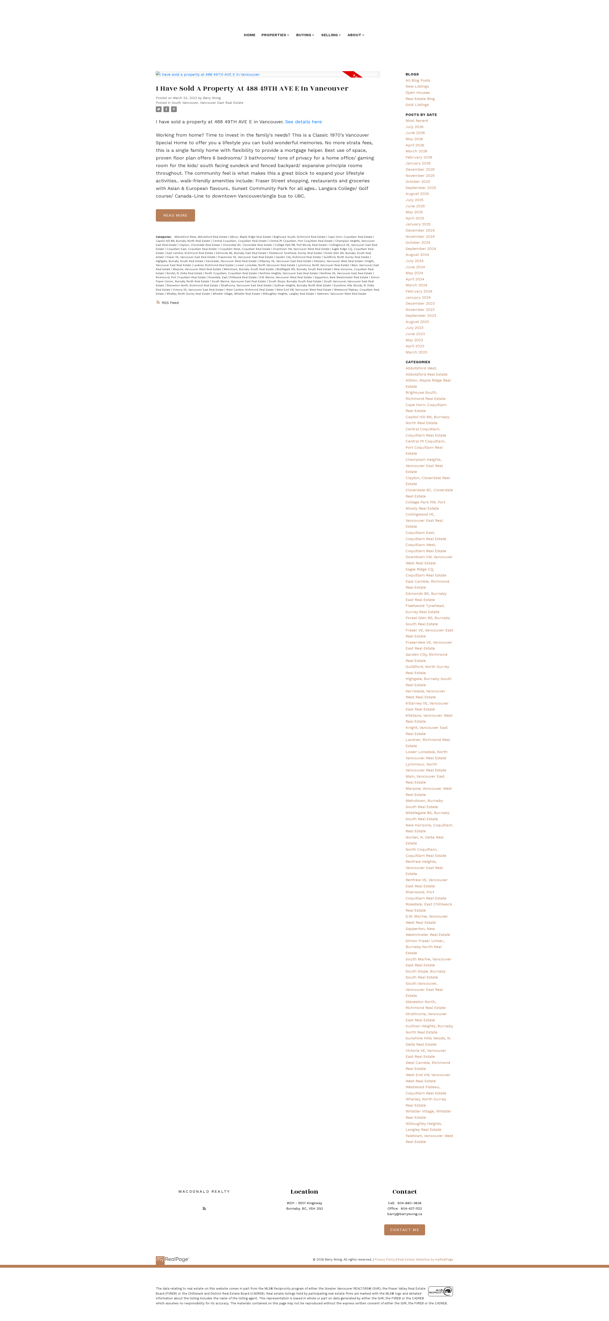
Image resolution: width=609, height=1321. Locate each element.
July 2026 (414, 126)
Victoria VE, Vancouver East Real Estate (199, 289)
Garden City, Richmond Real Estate (299, 257)
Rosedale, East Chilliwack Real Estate (233, 277)
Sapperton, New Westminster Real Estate (341, 277)
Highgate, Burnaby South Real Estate (180, 261)
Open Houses (418, 92)
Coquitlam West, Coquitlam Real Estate (245, 249)
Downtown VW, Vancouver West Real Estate (301, 249)
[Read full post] (268, 77)
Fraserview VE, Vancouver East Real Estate (246, 257)
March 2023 (416, 352)
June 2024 (415, 267)
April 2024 (415, 279)
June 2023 (415, 334)
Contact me (404, 1229)
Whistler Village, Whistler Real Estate (237, 293)
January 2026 (418, 163)
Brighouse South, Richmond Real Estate (300, 236)
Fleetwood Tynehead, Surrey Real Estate (296, 253)
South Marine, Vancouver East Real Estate (239, 281)
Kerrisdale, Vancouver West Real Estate (232, 261)
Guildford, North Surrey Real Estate (347, 257)
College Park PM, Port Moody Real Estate (301, 245)
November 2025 (420, 175)
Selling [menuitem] (329, 35)
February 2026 (419, 157)
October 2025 (418, 181)
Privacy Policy (385, 1259)
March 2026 (416, 151)
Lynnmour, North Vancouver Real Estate (324, 265)
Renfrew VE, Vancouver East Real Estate (346, 273)
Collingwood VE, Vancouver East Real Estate (424, 520)
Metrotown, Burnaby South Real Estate (249, 269)
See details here (303, 121)
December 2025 (420, 169)
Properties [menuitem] (273, 35)
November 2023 (420, 309)
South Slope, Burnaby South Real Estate (295, 281)
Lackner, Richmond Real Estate (214, 265)
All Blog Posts (418, 80)
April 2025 (415, 218)
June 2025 (415, 206)
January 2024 (418, 297)
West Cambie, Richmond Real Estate (250, 289)
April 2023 (415, 346)
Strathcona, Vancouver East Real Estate (247, 285)
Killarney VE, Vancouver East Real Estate (285, 261)
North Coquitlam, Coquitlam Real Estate (231, 273)
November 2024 (420, 236)
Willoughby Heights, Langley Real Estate (289, 293)
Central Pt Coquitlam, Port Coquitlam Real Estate (301, 241)
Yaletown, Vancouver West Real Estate (341, 293)
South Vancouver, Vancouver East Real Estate (207, 102)
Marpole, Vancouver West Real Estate (197, 269)
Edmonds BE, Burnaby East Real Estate (241, 253)
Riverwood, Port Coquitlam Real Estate (181, 277)
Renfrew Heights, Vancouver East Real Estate (289, 273)
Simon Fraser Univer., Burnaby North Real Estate (425, 947)
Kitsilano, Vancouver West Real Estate (339, 261)
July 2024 (415, 260)
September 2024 (421, 248)
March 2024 (416, 285)
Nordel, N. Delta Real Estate (185, 273)
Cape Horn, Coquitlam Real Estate (350, 236)
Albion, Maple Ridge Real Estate (251, 236)
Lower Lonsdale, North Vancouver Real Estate (266, 265)
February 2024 (419, 291)
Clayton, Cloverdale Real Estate (200, 245)
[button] (204, 1208)
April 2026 (415, 145)
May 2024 (414, 273)
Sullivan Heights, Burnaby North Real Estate (303, 285)
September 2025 (421, 187)
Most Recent (417, 120)
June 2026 (415, 132)
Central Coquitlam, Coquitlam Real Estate (240, 241)
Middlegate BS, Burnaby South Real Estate (304, 269)
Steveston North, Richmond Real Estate (193, 285)
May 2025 (414, 212)
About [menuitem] (354, 35)
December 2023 (420, 303)
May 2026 (414, 139)
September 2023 (421, 315)
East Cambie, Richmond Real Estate (190, 253)
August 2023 (417, 321)
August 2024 (417, 254)
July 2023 (414, 327)
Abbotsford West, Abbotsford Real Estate (201, 236)
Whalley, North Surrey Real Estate (189, 293)
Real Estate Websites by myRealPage (425, 1259)
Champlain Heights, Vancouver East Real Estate (424, 465)
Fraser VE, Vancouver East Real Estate (191, 257)
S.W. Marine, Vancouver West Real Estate (286, 277)
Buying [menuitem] (303, 35)
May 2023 (414, 340)
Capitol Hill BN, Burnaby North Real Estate (183, 241)
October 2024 (418, 242)
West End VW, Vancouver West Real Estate (304, 289)
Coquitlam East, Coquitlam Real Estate (192, 249)
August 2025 (417, 193)
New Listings (417, 86)
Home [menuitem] (249, 35)
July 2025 (414, 200)
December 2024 (420, 230)
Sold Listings (417, 104)
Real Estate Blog (420, 98)
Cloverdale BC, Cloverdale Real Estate (248, 245)
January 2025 (418, 224)
